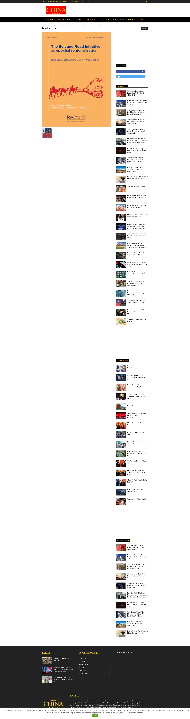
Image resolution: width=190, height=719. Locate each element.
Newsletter (66, 1)
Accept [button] (95, 716)
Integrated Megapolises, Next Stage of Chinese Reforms (136, 254)
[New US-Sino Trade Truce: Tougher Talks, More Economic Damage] (121, 473)
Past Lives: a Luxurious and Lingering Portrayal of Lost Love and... (64, 679)
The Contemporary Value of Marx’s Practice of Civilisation (136, 405)
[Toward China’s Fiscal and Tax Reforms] (121, 321)
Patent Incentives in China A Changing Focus (135, 490)
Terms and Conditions (85, 1)
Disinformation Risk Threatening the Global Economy (137, 206)
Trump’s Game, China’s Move (136, 186)
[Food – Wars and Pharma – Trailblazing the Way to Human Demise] (121, 387)
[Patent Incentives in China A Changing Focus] (121, 492)
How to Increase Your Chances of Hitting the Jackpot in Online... (137, 178)
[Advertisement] (109, 10)
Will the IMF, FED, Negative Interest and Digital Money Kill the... (136, 453)
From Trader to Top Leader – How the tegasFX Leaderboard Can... (136, 150)
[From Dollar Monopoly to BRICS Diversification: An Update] (121, 198)
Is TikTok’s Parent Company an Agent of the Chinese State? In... (137, 273)
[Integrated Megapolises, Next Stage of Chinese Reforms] (121, 255)
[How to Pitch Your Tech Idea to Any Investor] (121, 444)
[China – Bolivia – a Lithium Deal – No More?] (121, 425)
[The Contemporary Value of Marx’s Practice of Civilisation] (121, 406)
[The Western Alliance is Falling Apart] (121, 463)
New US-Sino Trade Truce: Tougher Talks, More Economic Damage (137, 472)
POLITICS (70, 20)
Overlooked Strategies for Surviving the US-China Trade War (136, 377)
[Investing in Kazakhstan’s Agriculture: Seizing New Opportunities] (121, 169)
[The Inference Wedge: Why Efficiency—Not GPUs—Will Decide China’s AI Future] (121, 160)
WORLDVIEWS (48, 20)
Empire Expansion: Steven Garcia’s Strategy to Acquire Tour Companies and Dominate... (137, 245)
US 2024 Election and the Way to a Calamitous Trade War (137, 216)
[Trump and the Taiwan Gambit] (121, 501)
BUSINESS (79, 20)
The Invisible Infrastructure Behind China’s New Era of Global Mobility (135, 93)
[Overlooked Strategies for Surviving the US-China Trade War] (121, 377)
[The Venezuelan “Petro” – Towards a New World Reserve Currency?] (121, 396)
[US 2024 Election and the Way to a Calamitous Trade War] (121, 217)
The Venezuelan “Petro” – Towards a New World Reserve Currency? (136, 396)
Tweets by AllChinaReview (124, 652)
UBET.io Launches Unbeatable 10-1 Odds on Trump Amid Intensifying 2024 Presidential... (136, 226)
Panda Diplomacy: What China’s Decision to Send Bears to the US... (137, 312)
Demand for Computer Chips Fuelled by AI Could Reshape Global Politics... (136, 293)
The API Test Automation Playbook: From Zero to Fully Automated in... (136, 131)
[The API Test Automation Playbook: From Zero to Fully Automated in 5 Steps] (121, 131)
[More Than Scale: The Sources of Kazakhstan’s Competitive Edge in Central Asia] (121, 103)
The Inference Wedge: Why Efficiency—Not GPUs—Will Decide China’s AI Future (135, 160)
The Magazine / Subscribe (54, 1)
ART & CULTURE (125, 20)
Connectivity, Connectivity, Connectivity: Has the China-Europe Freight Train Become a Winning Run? (75, 25)
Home (43, 1)
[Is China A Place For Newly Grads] (121, 434)
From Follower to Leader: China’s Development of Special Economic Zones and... (63, 670)
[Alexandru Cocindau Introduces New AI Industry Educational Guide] (121, 236)
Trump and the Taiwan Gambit (136, 499)
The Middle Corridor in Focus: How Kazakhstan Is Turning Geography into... (136, 121)
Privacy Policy (74, 1)
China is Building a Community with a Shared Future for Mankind (136, 415)
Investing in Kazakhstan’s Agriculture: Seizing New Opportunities (135, 169)
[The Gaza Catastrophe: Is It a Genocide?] (47, 660)
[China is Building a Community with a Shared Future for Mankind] (121, 415)
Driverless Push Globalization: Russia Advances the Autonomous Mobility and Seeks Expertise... (137, 141)
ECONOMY (61, 20)
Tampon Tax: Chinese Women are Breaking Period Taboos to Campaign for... (137, 283)
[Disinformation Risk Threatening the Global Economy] (121, 207)
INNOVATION (90, 20)
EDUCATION (140, 20)
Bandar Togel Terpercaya (97, 705)
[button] (146, 1)
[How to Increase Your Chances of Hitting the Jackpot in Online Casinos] (121, 179)
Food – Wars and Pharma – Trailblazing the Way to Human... (137, 386)
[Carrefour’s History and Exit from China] (121, 368)
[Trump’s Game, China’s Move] (121, 188)
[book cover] (76, 126)
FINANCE (101, 20)
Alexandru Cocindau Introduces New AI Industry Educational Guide (137, 236)
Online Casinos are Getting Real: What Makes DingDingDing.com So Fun (137, 264)
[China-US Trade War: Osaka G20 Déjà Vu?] (121, 482)
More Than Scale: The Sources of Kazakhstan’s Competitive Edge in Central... (137, 102)
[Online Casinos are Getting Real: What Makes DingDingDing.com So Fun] (121, 264)
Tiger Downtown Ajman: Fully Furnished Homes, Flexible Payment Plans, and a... (136, 112)
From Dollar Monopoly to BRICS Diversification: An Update (137, 197)
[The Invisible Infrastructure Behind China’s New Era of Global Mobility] (121, 93)
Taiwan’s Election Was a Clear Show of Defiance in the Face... (136, 301)
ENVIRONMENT (112, 20)
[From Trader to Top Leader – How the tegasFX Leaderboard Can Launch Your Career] (121, 150)
